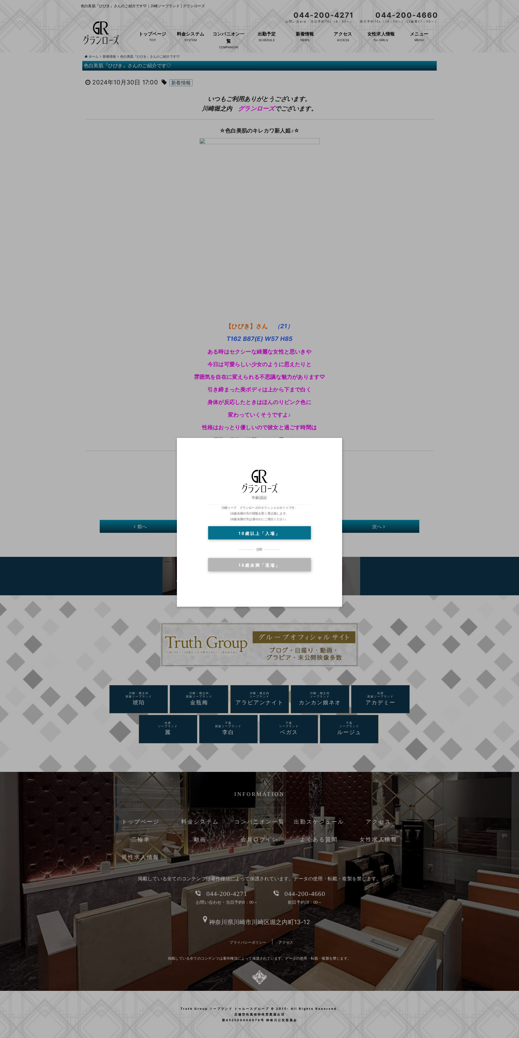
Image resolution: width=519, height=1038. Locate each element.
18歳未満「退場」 (259, 565)
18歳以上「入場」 (259, 533)
